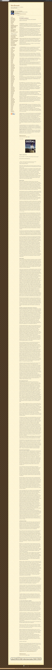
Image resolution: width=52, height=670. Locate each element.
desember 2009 (13, 102)
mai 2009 (12, 96)
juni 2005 (12, 52)
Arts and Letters (21, 659)
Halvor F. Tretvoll (13, 20)
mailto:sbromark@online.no (31, 651)
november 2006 (13, 67)
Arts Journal (25, 659)
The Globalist (13, 659)
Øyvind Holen (12, 21)
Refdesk (18, 658)
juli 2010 (12, 109)
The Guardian (31, 659)
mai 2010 (12, 107)
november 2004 (13, 50)
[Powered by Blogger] (13, 114)
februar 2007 (12, 70)
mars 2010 (12, 105)
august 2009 (12, 98)
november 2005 (13, 54)
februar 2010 (12, 104)
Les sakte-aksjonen (13, 37)
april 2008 (12, 83)
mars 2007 (12, 71)
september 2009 (13, 99)
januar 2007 (12, 69)
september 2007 (13, 76)
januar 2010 (12, 103)
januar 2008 (12, 80)
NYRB (16, 658)
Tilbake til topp (39, 659)
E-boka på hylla (13, 43)
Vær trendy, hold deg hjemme (14, 40)
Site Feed (16, 7)
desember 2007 (13, 79)
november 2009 (13, 101)
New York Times (35, 659)
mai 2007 (12, 73)
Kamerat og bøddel (13, 36)
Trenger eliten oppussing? (14, 41)
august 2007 (12, 75)
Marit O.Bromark (13, 18)
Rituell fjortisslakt (13, 42)
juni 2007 (12, 74)
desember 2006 (13, 68)
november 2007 (13, 78)
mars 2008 (12, 82)
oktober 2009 (12, 100)
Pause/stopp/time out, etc (14, 35)
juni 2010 (12, 108)
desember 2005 (13, 55)
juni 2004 (12, 49)
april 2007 (12, 72)
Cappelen (12, 23)
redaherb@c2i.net (21, 651)
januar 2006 (12, 56)
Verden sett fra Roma (13, 45)
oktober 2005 (12, 53)
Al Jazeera (28, 659)
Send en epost (13, 7)
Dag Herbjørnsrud (13, 19)
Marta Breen (12, 22)
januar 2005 (12, 51)
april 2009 (12, 95)
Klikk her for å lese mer (22, 135)
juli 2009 (12, 97)
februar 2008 (12, 81)
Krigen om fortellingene (13, 44)
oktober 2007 (12, 77)
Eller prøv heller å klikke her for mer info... (20, 13)
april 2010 (12, 106)
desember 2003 (13, 48)
